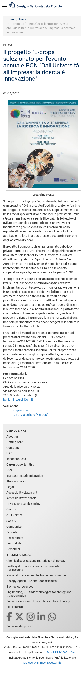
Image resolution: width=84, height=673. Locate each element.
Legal (10, 487)
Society (11, 521)
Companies (14, 526)
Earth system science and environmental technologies (33, 568)
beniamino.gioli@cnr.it (18, 399)
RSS (9, 470)
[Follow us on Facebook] (9, 617)
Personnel (13, 549)
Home (10, 19)
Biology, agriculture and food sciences (31, 581)
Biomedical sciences (19, 586)
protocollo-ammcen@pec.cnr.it (42, 662)
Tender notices (16, 459)
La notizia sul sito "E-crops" (30, 414)
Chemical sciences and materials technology (35, 560)
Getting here (14, 442)
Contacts (12, 447)
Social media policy (19, 626)
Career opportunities (20, 464)
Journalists (14, 543)
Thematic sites (16, 481)
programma (20, 410)
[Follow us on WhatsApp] (52, 617)
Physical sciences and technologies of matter (36, 575)
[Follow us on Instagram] (31, 617)
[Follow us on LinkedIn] (41, 617)
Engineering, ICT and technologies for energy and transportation (39, 593)
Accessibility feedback (21, 498)
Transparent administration (24, 475)
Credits (11, 509)
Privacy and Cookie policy (23, 503)
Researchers (14, 538)
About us (12, 436)
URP (9, 453)
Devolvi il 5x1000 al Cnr (61, 652)
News (23, 19)
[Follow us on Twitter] (20, 617)
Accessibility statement (21, 492)
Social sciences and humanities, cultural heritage (38, 601)
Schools (11, 532)
